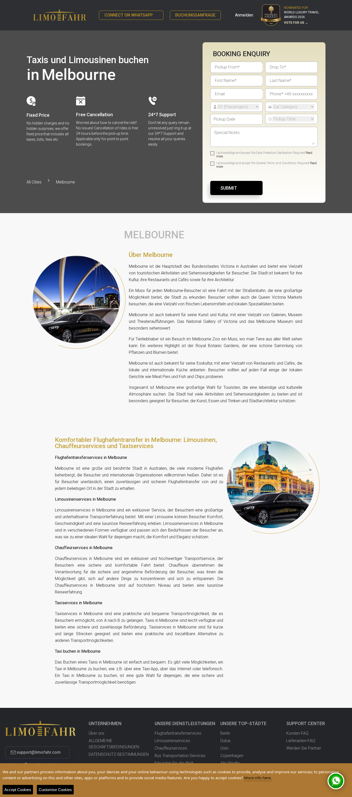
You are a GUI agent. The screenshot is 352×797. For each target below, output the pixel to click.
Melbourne (65, 182)
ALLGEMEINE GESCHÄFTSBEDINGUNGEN (114, 743)
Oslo (224, 748)
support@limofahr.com (38, 752)
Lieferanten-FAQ (300, 740)
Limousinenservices (172, 740)
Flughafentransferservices (178, 733)
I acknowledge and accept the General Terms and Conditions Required (266, 165)
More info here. (258, 777)
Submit (228, 188)
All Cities (34, 182)
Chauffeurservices (171, 748)
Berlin (225, 733)
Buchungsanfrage (195, 15)
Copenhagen (231, 755)
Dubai (225, 740)
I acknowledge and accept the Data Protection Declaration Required (264, 154)
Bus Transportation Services (180, 755)
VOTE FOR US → (296, 22)
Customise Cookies (55, 789)
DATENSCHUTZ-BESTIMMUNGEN (119, 754)
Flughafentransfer (184, 481)
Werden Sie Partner (303, 748)
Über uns (96, 733)
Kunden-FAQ (297, 733)
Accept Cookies (17, 789)
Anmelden (244, 15)
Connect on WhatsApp (128, 15)
